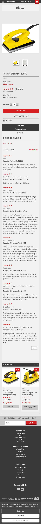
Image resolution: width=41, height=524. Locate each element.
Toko (4, 388)
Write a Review (8, 91)
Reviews (20, 133)
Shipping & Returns (20, 456)
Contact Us (20, 472)
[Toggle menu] (3, 3)
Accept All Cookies (20, 520)
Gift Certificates (20, 449)
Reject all (20, 516)
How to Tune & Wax (20, 467)
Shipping (20, 470)
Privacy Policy (20, 477)
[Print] (9, 121)
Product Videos (20, 129)
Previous (3, 38)
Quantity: (6, 104)
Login (22, 1)
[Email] (6, 121)
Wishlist (20, 451)
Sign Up (29, 1)
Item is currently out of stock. (30, 407)
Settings (20, 511)
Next (37, 38)
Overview (20, 125)
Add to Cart (11, 406)
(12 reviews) (19, 89)
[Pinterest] (11, 121)
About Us (20, 475)
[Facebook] (4, 121)
